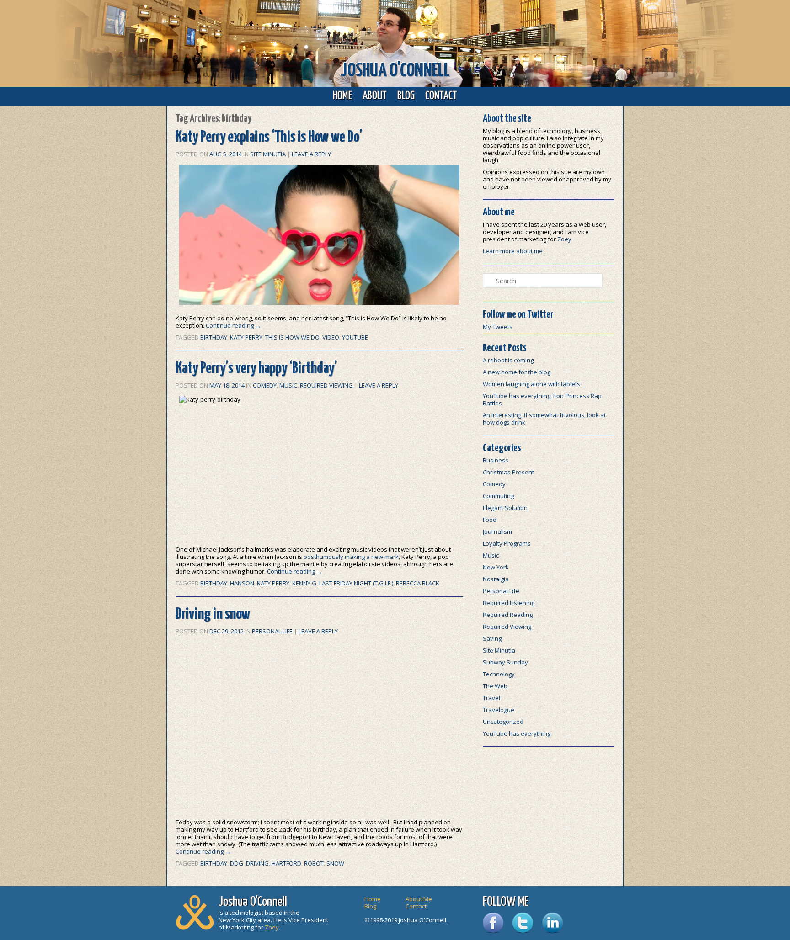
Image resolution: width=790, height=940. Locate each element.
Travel (491, 698)
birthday (213, 337)
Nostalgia (496, 579)
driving (257, 863)
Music (288, 385)
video (330, 337)
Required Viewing (326, 385)
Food (489, 519)
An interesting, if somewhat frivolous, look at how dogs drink (544, 418)
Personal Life (272, 631)
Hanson (242, 583)
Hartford (286, 863)
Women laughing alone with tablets (531, 384)
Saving (492, 638)
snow (335, 863)
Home (342, 95)
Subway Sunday (505, 662)
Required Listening (508, 603)
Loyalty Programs (507, 543)
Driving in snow (213, 614)
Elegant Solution (505, 508)
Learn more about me (513, 251)
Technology (499, 674)
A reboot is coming (508, 360)
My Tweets (497, 327)
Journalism (497, 531)
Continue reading (233, 325)
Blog (406, 95)
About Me (419, 899)
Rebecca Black (417, 583)
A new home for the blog (516, 372)
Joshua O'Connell (395, 71)
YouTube (355, 337)
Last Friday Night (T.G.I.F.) (356, 583)
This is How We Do (292, 337)
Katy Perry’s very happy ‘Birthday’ (256, 368)
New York (496, 567)
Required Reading (508, 615)
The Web (495, 686)
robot (314, 863)
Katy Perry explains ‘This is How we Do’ (269, 137)
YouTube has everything (516, 733)
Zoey (564, 239)
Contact (441, 95)
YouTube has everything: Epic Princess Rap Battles (542, 399)
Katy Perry (246, 337)
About (375, 95)
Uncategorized (503, 721)
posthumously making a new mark (351, 556)
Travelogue (498, 710)
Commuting (498, 496)
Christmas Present (508, 472)
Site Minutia (268, 154)
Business (495, 460)
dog (236, 863)
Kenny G (304, 583)
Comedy (265, 385)
